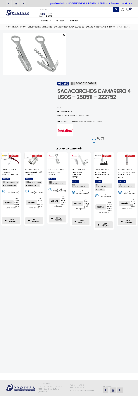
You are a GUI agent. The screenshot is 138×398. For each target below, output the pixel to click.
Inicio (8, 27)
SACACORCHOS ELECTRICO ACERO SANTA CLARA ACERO (126, 174)
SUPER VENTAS (10, 185)
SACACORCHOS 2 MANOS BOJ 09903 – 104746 (33, 172)
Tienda (45, 20)
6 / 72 (100, 138)
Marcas (74, 20)
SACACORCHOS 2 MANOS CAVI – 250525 (56, 172)
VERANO (101, 190)
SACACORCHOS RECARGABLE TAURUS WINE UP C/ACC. (102, 174)
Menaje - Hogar (19, 27)
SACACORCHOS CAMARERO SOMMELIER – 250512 (79, 174)
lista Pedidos (66, 111)
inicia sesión (70, 115)
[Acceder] (122, 9)
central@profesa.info (85, 390)
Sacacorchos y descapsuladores (69, 27)
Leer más (8, 203)
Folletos (60, 20)
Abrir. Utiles (47, 27)
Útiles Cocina (34, 27)
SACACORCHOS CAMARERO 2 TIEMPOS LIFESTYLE (10, 172)
